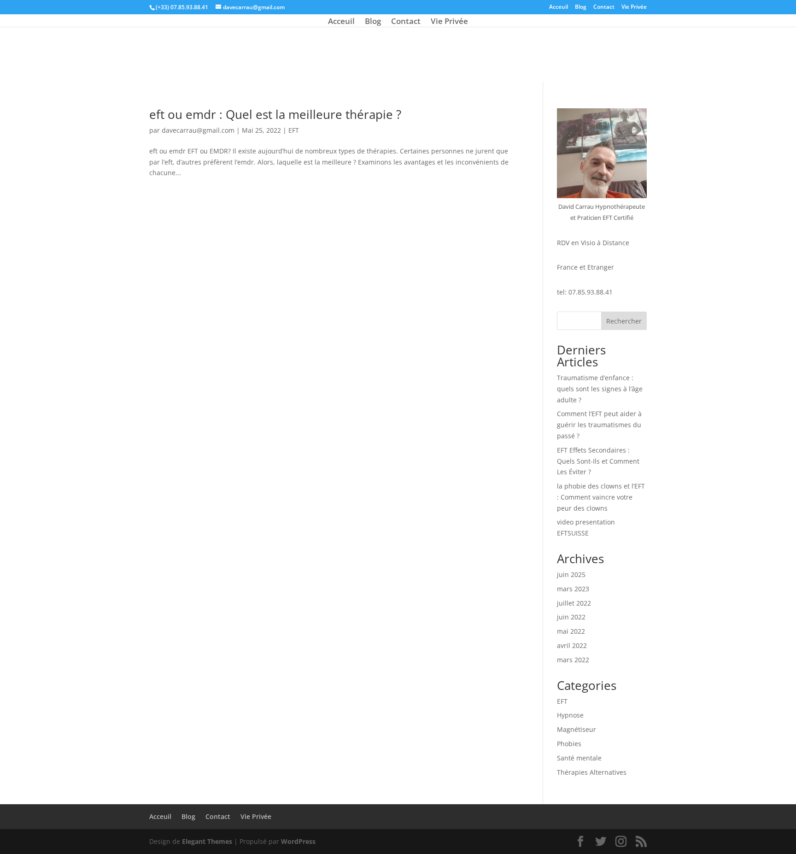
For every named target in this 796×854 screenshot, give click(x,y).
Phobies (569, 743)
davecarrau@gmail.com (198, 130)
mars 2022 (573, 659)
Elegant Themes (207, 841)
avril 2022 (572, 645)
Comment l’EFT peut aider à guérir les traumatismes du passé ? (599, 424)
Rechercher (624, 321)
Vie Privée (634, 7)
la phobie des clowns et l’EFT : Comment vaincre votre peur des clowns (601, 497)
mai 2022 (571, 631)
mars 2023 (573, 588)
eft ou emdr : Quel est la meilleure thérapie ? (275, 114)
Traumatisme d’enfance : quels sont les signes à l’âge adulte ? (600, 388)
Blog (580, 7)
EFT (293, 130)
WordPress (298, 841)
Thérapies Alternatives (591, 772)
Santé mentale (579, 758)
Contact (604, 7)
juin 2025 (571, 574)
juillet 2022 (574, 603)
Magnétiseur (576, 729)
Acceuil (558, 7)
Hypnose (570, 715)
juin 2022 (571, 617)
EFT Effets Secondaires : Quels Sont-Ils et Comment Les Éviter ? (598, 461)
